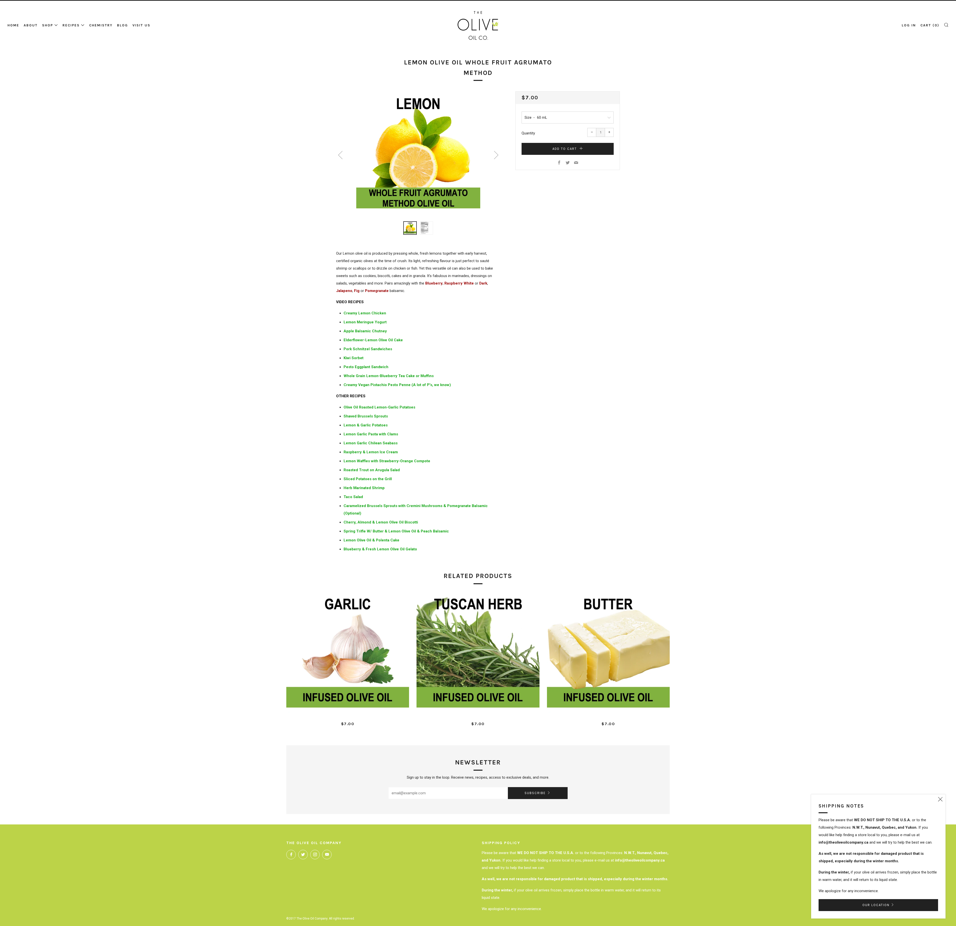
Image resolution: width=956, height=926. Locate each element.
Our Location (876, 905)
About (31, 25)
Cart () (929, 25)
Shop (47, 25)
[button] (410, 228)
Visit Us (141, 25)
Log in (909, 25)
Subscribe (535, 793)
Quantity (528, 133)
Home (13, 25)
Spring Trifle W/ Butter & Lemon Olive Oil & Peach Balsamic (396, 531)
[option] (418, 153)
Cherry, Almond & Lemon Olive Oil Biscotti (381, 522)
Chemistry (101, 25)
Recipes (71, 25)
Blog (122, 25)
